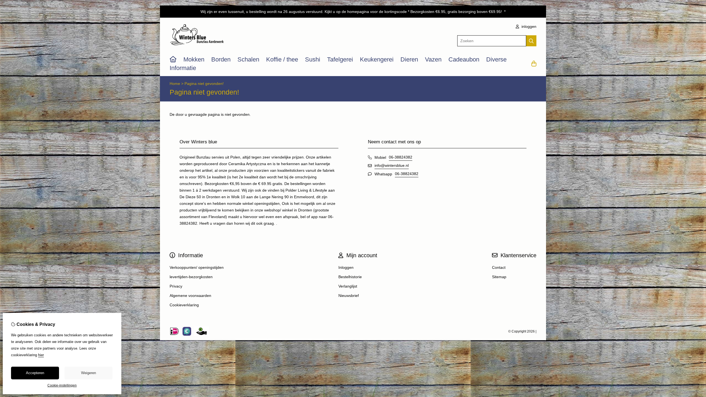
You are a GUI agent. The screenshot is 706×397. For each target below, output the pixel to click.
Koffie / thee (282, 59)
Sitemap (499, 277)
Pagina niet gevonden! (204, 83)
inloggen (528, 26)
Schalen (248, 59)
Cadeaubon (463, 59)
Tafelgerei (340, 59)
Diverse (496, 59)
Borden (221, 59)
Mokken (193, 59)
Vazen (433, 59)
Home (175, 83)
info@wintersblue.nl (392, 165)
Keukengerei (377, 59)
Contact (499, 267)
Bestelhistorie (350, 277)
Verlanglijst (347, 286)
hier (41, 355)
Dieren (409, 59)
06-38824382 (400, 157)
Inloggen (346, 267)
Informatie (183, 68)
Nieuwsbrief (348, 295)
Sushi (312, 59)
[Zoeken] (531, 40)
